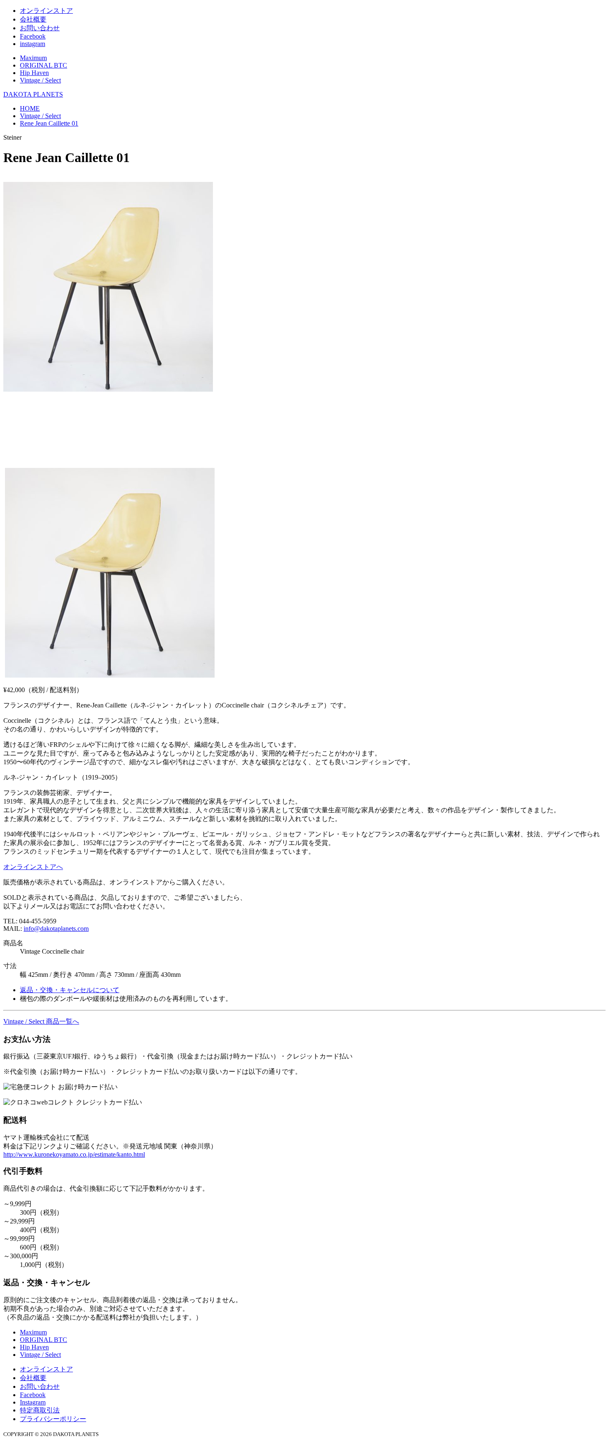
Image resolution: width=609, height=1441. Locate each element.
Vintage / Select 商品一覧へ (41, 1021)
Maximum (33, 57)
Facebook (33, 36)
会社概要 (33, 19)
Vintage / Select (40, 80)
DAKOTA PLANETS (33, 94)
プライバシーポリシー (53, 1418)
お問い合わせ (40, 27)
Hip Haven (34, 72)
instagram (32, 43)
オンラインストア (46, 10)
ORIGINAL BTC (43, 65)
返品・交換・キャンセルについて (69, 989)
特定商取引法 (40, 1410)
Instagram (33, 1402)
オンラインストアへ (33, 866)
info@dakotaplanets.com (56, 928)
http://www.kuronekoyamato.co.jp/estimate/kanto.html (74, 1154)
